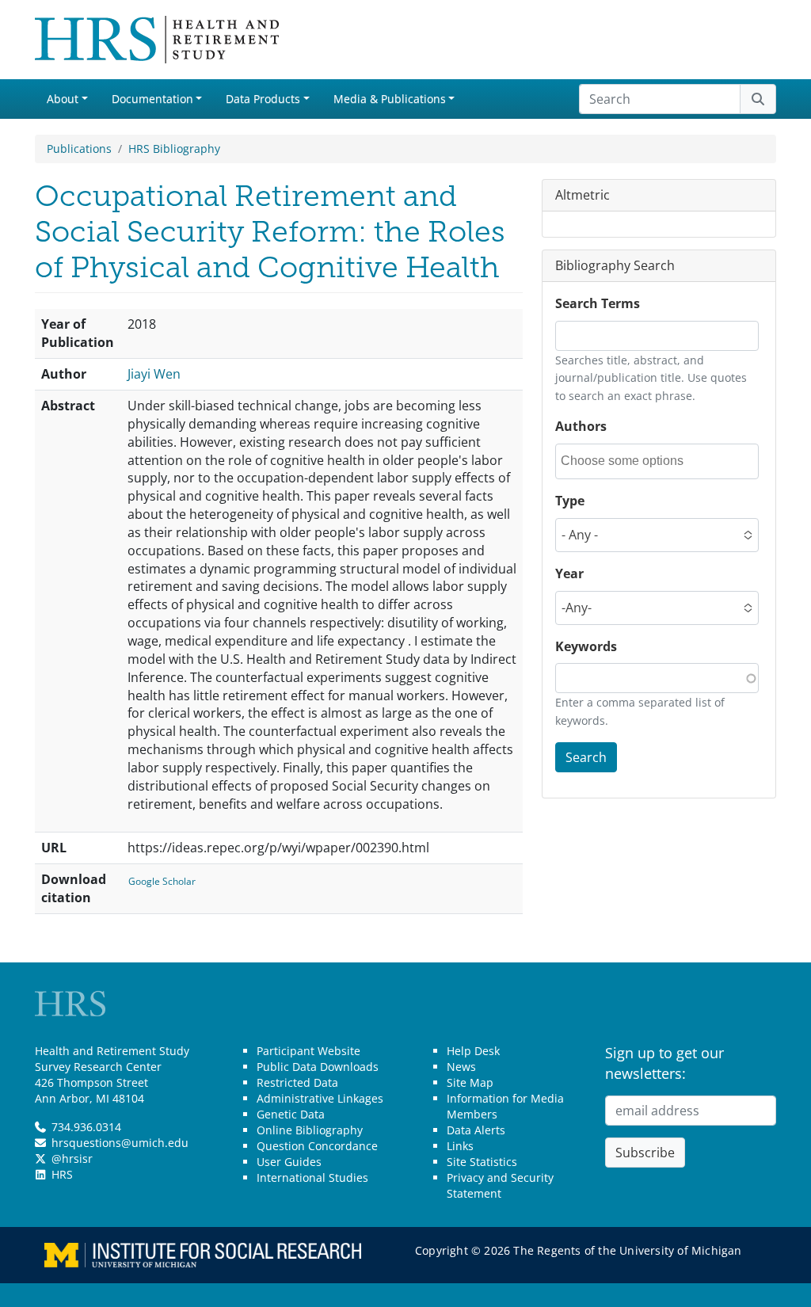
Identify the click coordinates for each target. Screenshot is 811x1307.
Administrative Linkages (320, 1098)
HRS (62, 1174)
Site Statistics (482, 1161)
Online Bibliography (310, 1129)
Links (460, 1145)
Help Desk (473, 1050)
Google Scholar (162, 881)
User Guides (289, 1161)
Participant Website (308, 1050)
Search (586, 757)
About (62, 98)
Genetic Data (291, 1114)
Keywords (586, 646)
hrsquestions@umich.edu (119, 1142)
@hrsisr (72, 1158)
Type (569, 500)
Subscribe (645, 1152)
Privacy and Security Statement (500, 1185)
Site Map (470, 1082)
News (461, 1066)
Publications (79, 148)
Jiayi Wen (154, 374)
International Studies (312, 1177)
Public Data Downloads (318, 1066)
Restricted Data (297, 1082)
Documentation (152, 98)
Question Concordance (317, 1145)
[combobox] (632, 461)
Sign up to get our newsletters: (664, 1063)
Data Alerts (476, 1129)
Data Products (263, 98)
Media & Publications (389, 98)
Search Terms (597, 303)
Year (569, 573)
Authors (581, 426)
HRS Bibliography (174, 148)
